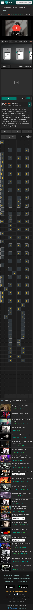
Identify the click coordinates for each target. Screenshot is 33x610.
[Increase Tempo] (10, 41)
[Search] (30, 2)
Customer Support (22, 581)
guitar (4, 66)
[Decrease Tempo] (2, 41)
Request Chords (18, 474)
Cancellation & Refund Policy (21, 578)
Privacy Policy (7, 578)
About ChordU (8, 575)
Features (16, 575)
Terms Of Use (25, 575)
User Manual (9, 581)
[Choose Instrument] (9, 66)
